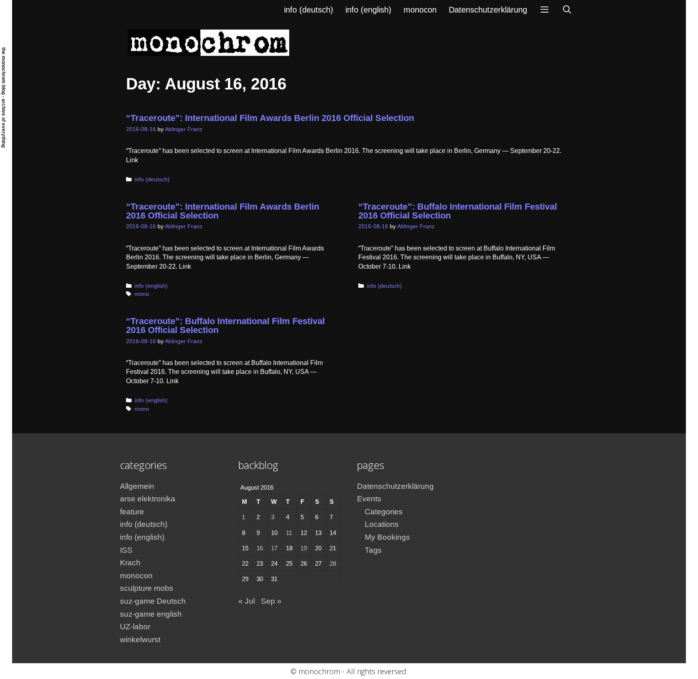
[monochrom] (208, 42)
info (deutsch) (308, 9)
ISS (126, 550)
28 (333, 563)
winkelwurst (140, 639)
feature (132, 511)
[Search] (567, 9)
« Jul (246, 601)
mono (142, 294)
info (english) (368, 9)
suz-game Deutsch (153, 601)
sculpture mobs (146, 588)
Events (369, 498)
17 (274, 548)
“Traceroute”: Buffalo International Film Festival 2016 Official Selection (457, 211)
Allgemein (137, 486)
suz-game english (151, 614)
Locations (382, 524)
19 (304, 548)
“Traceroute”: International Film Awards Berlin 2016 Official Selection (270, 118)
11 (289, 532)
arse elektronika (147, 498)
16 (259, 548)
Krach (130, 562)
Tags (373, 550)
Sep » (271, 601)
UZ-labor (135, 626)
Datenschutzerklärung (488, 9)
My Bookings (387, 537)
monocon (420, 9)
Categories (384, 511)
